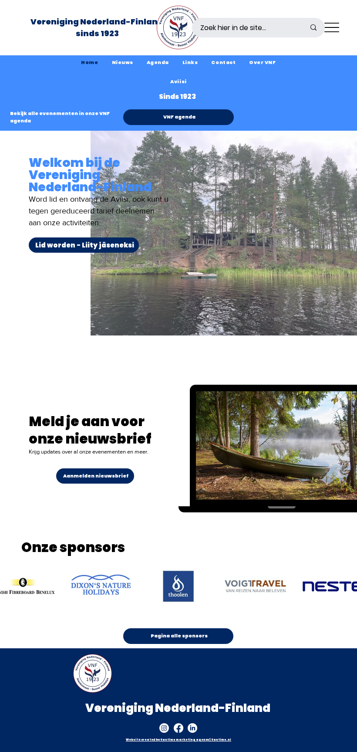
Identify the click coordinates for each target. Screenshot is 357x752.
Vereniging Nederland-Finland (97, 21)
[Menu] (331, 27)
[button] (262, 63)
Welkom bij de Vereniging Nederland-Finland (90, 175)
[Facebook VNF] (178, 728)
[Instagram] (164, 728)
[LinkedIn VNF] (192, 728)
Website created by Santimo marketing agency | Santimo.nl (178, 740)
